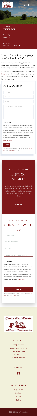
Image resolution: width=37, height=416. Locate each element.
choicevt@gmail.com (18, 348)
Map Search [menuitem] (18, 390)
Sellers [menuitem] (18, 400)
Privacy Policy (7, 140)
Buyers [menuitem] (18, 397)
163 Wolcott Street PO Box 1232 (18, 354)
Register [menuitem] (18, 393)
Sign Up (18, 204)
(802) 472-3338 (25, 5)
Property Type (9, 29)
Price (5, 37)
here (3, 74)
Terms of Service (12, 150)
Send (7, 145)
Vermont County (10, 45)
